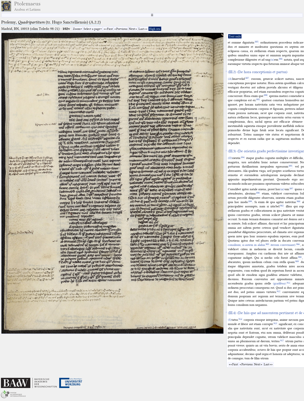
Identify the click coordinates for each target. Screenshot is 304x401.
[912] (278, 292)
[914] (240, 320)
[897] (291, 189)
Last (141, 29)
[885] (257, 42)
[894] (243, 158)
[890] (266, 96)
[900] (298, 202)
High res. (155, 29)
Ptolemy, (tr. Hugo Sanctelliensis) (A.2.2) (51, 22)
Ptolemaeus (27, 6)
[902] (282, 206)
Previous (121, 29)
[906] (298, 245)
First (110, 29)
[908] (300, 258)
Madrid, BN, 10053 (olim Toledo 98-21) (30, 28)
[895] (290, 166)
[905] (267, 245)
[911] (288, 283)
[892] (258, 100)
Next (132, 29)
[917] (282, 341)
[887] (247, 79)
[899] (250, 202)
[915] (275, 324)
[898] (258, 193)
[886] (280, 59)
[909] (297, 262)
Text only (235, 36)
